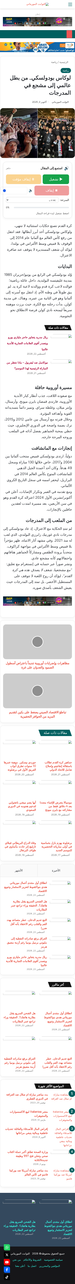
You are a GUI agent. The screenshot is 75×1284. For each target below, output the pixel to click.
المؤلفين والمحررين (49, 1265)
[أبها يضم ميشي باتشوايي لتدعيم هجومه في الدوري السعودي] (19, 789)
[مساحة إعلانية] (37, 46)
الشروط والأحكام (32, 1259)
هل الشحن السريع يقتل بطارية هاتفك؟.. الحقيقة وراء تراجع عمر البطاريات (29, 905)
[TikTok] (7, 1277)
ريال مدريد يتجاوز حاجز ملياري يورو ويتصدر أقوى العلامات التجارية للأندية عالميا (27, 343)
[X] (7, 1255)
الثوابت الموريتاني (60, 101)
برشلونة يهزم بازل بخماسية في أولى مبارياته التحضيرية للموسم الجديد (56, 846)
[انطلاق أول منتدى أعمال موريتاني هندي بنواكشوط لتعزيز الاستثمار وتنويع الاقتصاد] (60, 888)
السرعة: (64, 199)
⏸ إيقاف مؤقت (23, 179)
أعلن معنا (20, 1265)
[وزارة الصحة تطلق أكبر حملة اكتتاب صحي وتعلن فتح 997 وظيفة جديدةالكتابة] (61, 1157)
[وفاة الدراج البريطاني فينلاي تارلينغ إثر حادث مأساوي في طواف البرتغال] (19, 829)
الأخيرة (56, 870)
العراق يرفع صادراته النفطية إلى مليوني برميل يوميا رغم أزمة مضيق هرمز (27, 942)
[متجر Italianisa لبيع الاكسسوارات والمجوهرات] (61, 1117)
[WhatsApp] (7, 1247)
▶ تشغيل (55, 179)
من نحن (16, 1259)
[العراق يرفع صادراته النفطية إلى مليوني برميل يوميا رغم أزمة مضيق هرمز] (60, 944)
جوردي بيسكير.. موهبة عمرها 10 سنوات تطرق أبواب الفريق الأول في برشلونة (20, 766)
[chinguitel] (37, 21)
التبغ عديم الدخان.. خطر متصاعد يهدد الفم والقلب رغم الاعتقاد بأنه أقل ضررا (27, 924)
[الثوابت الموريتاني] (37, 4)
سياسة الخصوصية (53, 1259)
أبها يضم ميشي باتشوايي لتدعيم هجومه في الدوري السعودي (22, 806)
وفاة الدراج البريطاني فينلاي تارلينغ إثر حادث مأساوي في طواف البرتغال (20, 846)
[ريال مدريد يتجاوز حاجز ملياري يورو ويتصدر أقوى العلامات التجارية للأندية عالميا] (61, 341)
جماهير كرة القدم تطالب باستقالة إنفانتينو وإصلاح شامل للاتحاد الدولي (58, 766)
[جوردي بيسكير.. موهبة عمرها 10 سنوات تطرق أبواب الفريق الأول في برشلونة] (19, 749)
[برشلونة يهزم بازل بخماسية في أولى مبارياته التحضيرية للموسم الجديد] (55, 829)
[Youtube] (7, 1262)
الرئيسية (64, 62)
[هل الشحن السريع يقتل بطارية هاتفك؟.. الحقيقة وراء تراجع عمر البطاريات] (60, 906)
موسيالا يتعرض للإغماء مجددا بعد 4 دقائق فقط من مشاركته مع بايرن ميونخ (56, 806)
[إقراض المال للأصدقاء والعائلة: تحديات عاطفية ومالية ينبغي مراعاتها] (61, 1137)
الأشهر (19, 870)
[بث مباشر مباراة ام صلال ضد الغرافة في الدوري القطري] (61, 1100)
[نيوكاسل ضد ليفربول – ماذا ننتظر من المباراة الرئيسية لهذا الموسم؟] (61, 366)
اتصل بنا (32, 1265)
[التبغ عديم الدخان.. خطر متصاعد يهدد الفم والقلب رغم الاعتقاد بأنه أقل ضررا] (60, 925)
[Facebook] (7, 1270)
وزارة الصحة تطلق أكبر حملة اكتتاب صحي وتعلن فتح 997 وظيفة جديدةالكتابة (28, 1156)
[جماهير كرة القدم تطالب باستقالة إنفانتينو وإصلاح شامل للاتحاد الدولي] (55, 749)
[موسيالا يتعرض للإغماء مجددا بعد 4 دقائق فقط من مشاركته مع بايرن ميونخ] (55, 789)
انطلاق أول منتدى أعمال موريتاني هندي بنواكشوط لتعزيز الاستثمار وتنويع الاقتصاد (25, 887)
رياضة (54, 62)
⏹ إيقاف (52, 190)
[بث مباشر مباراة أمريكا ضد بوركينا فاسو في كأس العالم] (61, 1176)
